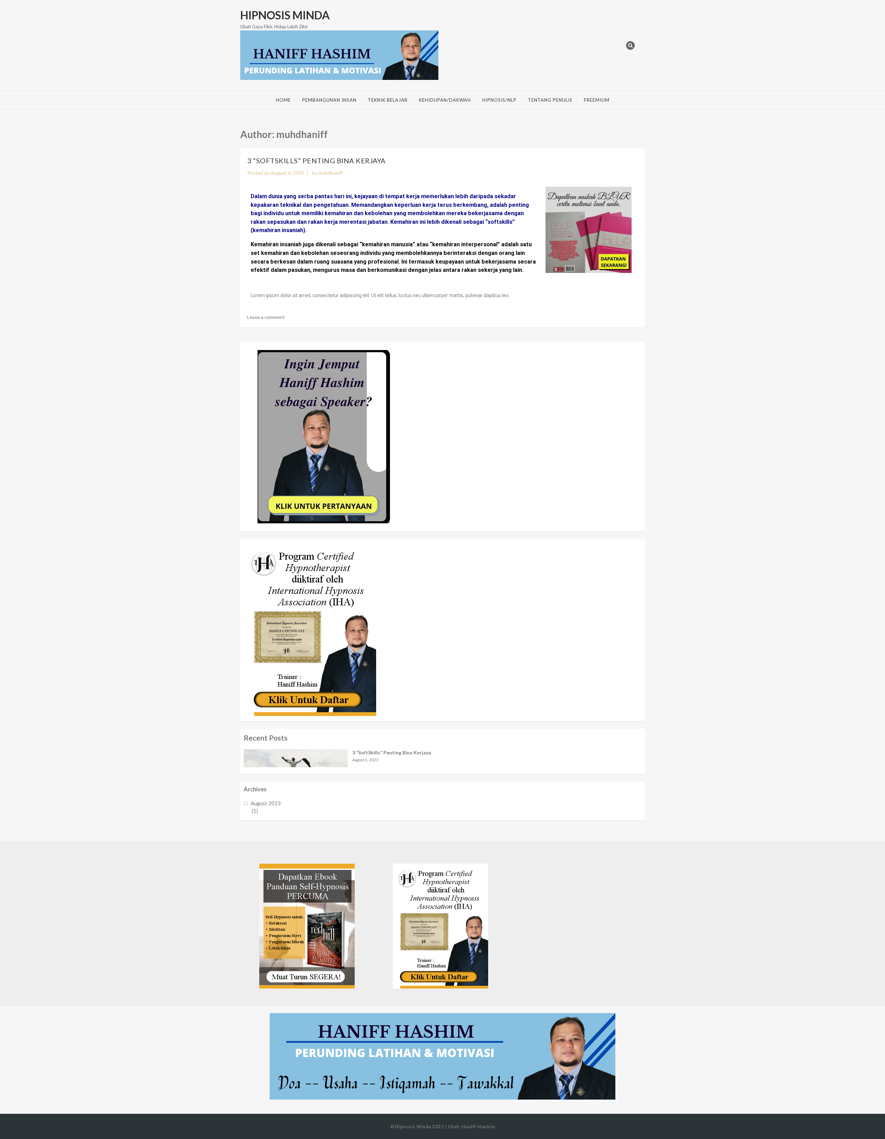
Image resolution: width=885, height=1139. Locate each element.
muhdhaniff (330, 173)
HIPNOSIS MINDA (285, 15)
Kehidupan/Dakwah (445, 100)
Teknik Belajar (388, 100)
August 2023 (266, 803)
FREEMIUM (596, 100)
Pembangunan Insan (329, 100)
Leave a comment (266, 317)
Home (283, 100)
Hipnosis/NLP (499, 100)
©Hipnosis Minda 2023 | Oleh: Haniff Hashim (442, 1126)
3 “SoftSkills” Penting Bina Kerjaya (316, 160)
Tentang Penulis (550, 100)
